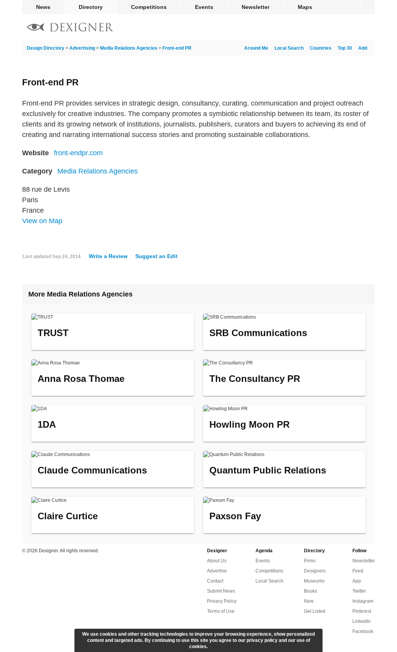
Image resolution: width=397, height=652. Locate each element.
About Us (216, 561)
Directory (91, 7)
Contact (215, 581)
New (309, 601)
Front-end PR (177, 48)
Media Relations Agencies (128, 48)
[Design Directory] (70, 28)
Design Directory (45, 48)
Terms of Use (221, 611)
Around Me (256, 48)
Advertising (82, 48)
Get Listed (314, 611)
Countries (320, 48)
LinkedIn (361, 621)
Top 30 (345, 48)
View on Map (42, 221)
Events (204, 7)
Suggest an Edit (156, 256)
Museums (314, 581)
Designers (315, 571)
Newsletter (255, 7)
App (356, 581)
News (43, 7)
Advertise (217, 571)
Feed (357, 571)
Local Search (289, 48)
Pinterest (361, 611)
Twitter (359, 591)
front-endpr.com (78, 153)
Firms (310, 561)
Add (362, 48)
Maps (305, 7)
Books (310, 591)
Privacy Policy (221, 601)
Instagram (362, 601)
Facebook (362, 631)
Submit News (221, 591)
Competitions (149, 7)
